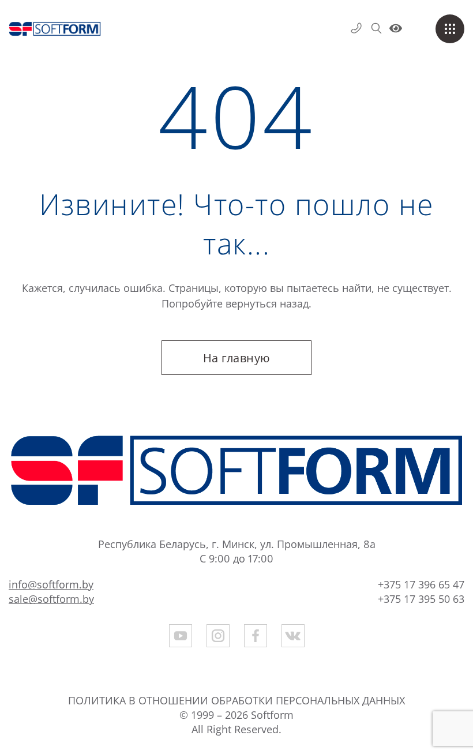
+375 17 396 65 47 (421, 584)
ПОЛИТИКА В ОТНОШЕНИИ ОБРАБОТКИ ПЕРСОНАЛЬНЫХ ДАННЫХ (236, 700)
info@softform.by (51, 584)
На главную (237, 358)
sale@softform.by (51, 599)
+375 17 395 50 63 (421, 599)
